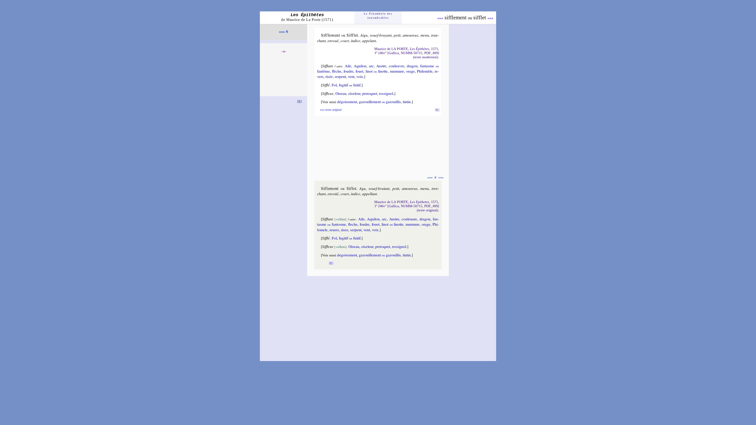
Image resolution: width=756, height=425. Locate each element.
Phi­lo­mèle (425, 71)
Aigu (364, 35)
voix (359, 76)
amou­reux (410, 35)
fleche (353, 224)
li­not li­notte (377, 71)
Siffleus (327, 246)
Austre (381, 65)
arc (371, 65)
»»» (490, 18)
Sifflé (326, 84)
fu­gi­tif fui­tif (349, 84)
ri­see (344, 229)
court (345, 40)
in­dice (355, 40)
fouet (359, 71)
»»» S (283, 31)
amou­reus (409, 188)
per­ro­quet (369, 93)
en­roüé (333, 193)
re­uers (334, 229)
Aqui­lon (360, 65)
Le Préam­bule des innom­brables (378, 15)
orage (410, 71)
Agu (362, 188)
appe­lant (369, 40)
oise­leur (354, 93)
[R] (299, 101)
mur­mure (397, 71)
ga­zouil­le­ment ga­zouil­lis (380, 101)
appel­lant (369, 193)
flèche (336, 71)
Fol (334, 84)
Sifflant (327, 65)
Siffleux (328, 93)
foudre (348, 71)
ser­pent (340, 76)
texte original (331, 110)
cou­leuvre (396, 65)
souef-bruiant (379, 188)
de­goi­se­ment (347, 254)
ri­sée (329, 76)
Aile (348, 65)
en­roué (333, 40)
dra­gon (412, 65)
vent (351, 76)
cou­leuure (409, 218)
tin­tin (407, 101)
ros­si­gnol (386, 93)
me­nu (425, 35)
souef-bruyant (381, 35)
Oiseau (340, 93)
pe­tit (397, 35)
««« (440, 18)
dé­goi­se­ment (347, 101)
